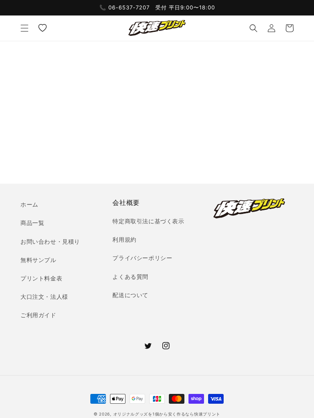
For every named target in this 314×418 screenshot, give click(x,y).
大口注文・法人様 (44, 296)
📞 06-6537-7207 (124, 7)
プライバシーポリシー (142, 257)
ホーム (29, 204)
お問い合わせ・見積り (50, 241)
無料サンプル (38, 259)
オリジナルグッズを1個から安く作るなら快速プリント (167, 413)
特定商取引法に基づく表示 (148, 221)
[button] (25, 28)
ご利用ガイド (38, 314)
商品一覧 (32, 222)
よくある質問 (130, 276)
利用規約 (124, 239)
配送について (130, 294)
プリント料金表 (41, 278)
